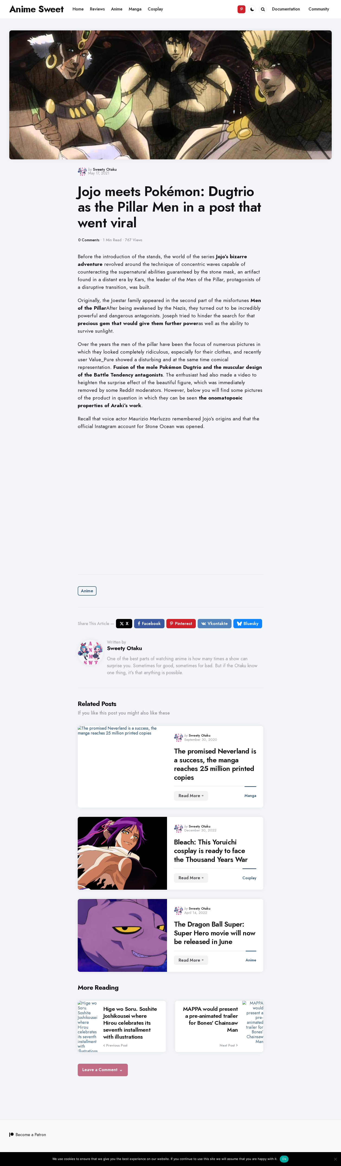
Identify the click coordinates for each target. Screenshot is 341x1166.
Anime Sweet (36, 9)
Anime (87, 591)
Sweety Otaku (105, 169)
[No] (335, 1159)
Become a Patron (31, 1135)
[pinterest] (241, 9)
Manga (250, 795)
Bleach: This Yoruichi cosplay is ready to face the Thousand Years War (211, 851)
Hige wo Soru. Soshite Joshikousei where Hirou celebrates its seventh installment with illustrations (130, 1022)
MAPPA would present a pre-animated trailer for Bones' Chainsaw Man (210, 1019)
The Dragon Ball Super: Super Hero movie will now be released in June (214, 933)
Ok (284, 1159)
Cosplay (249, 878)
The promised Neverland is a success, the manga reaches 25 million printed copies (215, 764)
